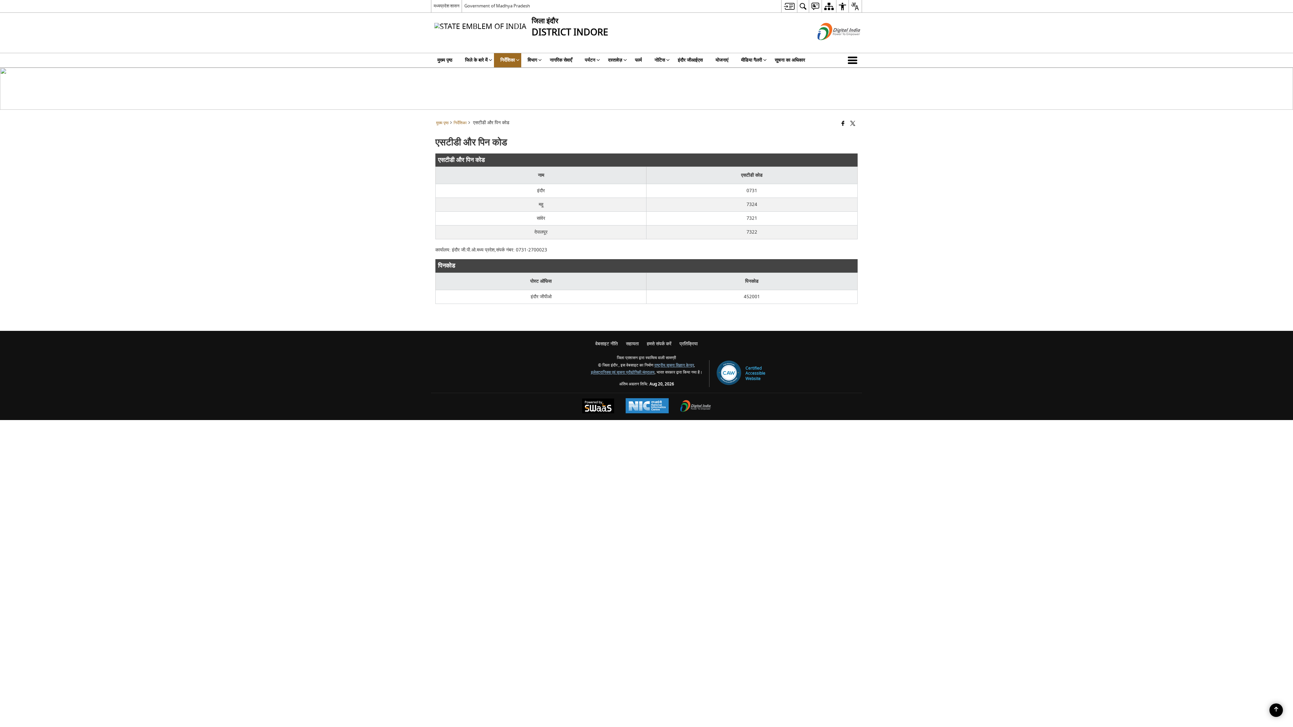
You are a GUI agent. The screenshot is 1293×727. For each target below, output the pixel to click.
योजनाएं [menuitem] (722, 60)
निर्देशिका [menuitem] (507, 60)
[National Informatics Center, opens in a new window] (647, 406)
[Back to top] (1276, 710)
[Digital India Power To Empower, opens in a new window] (695, 406)
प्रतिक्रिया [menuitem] (688, 343)
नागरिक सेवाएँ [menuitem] (561, 60)
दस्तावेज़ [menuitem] (615, 60)
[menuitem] (789, 6)
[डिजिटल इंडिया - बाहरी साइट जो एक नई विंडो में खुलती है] (830, 45)
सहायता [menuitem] (632, 343)
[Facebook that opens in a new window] (843, 124)
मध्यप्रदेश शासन (446, 6)
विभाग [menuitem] (532, 60)
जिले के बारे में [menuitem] (476, 60)
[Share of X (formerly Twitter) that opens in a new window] (853, 124)
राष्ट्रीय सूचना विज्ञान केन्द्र (674, 365)
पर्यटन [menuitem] (590, 60)
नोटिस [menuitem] (660, 60)
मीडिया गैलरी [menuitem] (751, 60)
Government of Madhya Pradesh (497, 6)
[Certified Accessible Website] (728, 373)
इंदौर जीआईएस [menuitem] (690, 60)
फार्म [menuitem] (638, 60)
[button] (854, 60)
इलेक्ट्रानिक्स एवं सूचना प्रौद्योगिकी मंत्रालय (623, 372)
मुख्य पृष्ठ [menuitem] (444, 60)
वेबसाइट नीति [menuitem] (606, 343)
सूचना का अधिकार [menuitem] (790, 60)
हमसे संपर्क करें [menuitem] (659, 343)
